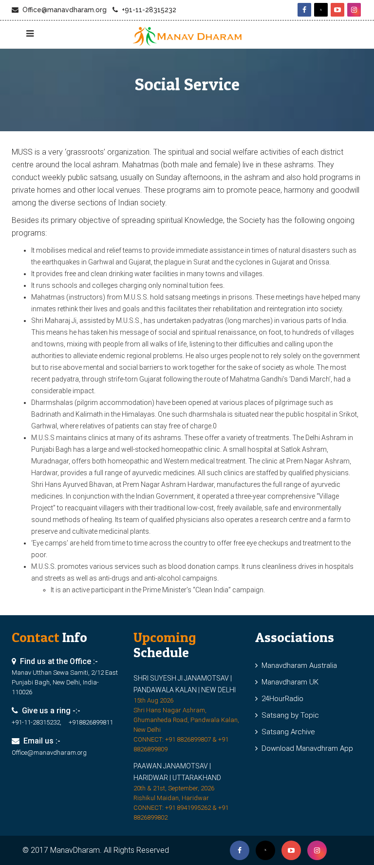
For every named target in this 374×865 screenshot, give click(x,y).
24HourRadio (280, 698)
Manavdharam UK (288, 682)
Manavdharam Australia (297, 665)
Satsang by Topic (288, 715)
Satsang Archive (286, 731)
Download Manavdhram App (305, 748)
